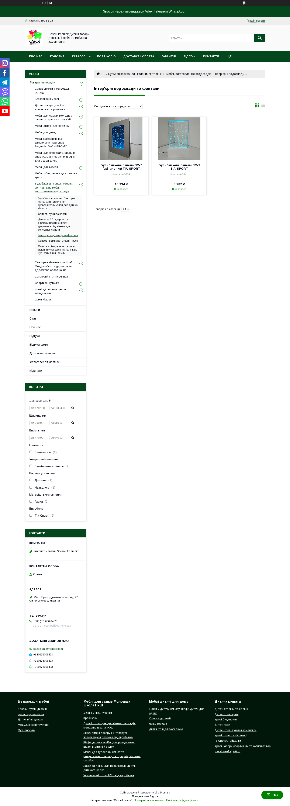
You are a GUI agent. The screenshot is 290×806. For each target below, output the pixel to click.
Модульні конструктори (33, 724)
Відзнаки (36, 370)
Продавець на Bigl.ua (145, 796)
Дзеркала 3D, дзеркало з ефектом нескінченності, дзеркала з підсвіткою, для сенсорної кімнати (54, 224)
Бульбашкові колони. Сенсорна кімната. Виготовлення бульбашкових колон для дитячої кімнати (58, 203)
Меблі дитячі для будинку (52, 125)
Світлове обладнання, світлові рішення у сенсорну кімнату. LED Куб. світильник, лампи (57, 250)
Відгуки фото (39, 344)
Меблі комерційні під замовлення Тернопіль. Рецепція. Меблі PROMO (51, 142)
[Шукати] (259, 38)
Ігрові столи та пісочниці (231, 735)
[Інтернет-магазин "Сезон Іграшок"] (34, 45)
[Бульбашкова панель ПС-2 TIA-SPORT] (179, 138)
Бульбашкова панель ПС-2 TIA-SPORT (179, 166)
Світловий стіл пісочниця (51, 276)
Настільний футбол (227, 751)
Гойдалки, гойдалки (228, 740)
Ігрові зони (90, 718)
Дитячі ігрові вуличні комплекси (235, 730)
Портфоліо (106, 56)
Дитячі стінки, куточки (97, 712)
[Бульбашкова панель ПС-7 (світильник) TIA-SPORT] (121, 138)
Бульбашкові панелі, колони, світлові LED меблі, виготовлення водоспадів (159, 74)
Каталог (78, 56)
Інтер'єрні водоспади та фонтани (58, 235)
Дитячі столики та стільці (231, 708)
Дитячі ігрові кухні (226, 714)
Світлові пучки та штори (52, 214)
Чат (275, 795)
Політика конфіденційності (182, 800)
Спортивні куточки (47, 283)
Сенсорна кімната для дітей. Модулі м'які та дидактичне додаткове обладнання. (54, 266)
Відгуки (189, 56)
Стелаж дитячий (160, 718)
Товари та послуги (42, 82)
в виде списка (263, 106)
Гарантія (169, 56)
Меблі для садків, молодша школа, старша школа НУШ (53, 117)
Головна (57, 56)
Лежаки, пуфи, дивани (32, 708)
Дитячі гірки (222, 724)
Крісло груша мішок (31, 714)
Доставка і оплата (138, 56)
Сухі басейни (26, 730)
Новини (35, 309)
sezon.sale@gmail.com (48, 648)
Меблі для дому (45, 132)
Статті (34, 318)
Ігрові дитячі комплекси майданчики (50, 291)
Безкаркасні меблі (47, 98)
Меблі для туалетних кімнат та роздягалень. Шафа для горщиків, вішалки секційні (112, 756)
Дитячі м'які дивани (31, 719)
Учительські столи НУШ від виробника (108, 775)
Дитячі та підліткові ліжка (166, 729)
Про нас (35, 56)
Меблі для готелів (47, 167)
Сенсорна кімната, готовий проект (58, 240)
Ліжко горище (158, 723)
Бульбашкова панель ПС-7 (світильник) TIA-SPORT (121, 166)
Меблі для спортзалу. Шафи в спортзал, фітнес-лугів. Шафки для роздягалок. (55, 156)
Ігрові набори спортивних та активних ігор (243, 746)
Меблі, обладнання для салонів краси (56, 175)
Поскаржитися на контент (149, 800)
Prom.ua (165, 792)
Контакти (211, 56)
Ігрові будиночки (226, 719)
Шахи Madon (43, 299)
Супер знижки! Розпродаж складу (52, 90)
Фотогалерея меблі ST (45, 362)
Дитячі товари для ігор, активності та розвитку (50, 107)
